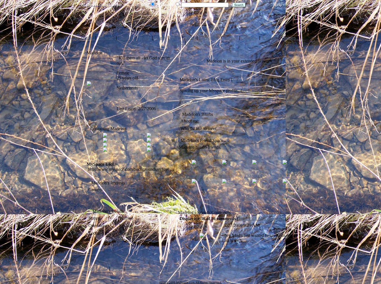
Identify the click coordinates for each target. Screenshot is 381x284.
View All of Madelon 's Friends (272, 195)
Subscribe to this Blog (252, 79)
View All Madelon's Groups (143, 199)
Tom (194, 156)
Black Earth (224, 156)
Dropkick (193, 175)
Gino (284, 156)
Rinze (285, 175)
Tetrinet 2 (127, 189)
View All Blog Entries (200, 101)
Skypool (254, 175)
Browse (106, 37)
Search (126, 37)
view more (251, 90)
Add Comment (286, 257)
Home (87, 37)
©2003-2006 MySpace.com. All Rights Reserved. (190, 282)
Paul (254, 156)
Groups (249, 37)
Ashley (201, 225)
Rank (160, 37)
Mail (175, 37)
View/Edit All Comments (261, 218)
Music (177, 42)
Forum (230, 37)
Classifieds (199, 42)
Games (289, 37)
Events (269, 37)
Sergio (224, 175)
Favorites (209, 37)
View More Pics (97, 116)
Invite (144, 37)
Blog (189, 37)
